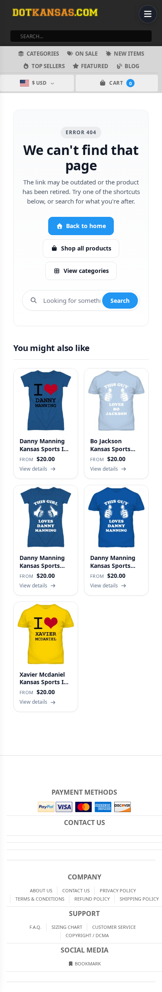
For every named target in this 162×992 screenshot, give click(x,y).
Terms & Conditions (39, 899)
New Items (129, 53)
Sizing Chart (67, 927)
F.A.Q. (35, 927)
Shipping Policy (139, 899)
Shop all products (86, 248)
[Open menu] (148, 14)
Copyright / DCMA (87, 935)
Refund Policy (92, 899)
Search (120, 300)
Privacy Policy (118, 890)
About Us (41, 890)
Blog (132, 66)
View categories (86, 271)
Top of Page (156, 762)
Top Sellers (48, 66)
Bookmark (87, 963)
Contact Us (76, 890)
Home (6, 762)
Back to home (86, 226)
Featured (94, 66)
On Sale (86, 53)
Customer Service (114, 927)
